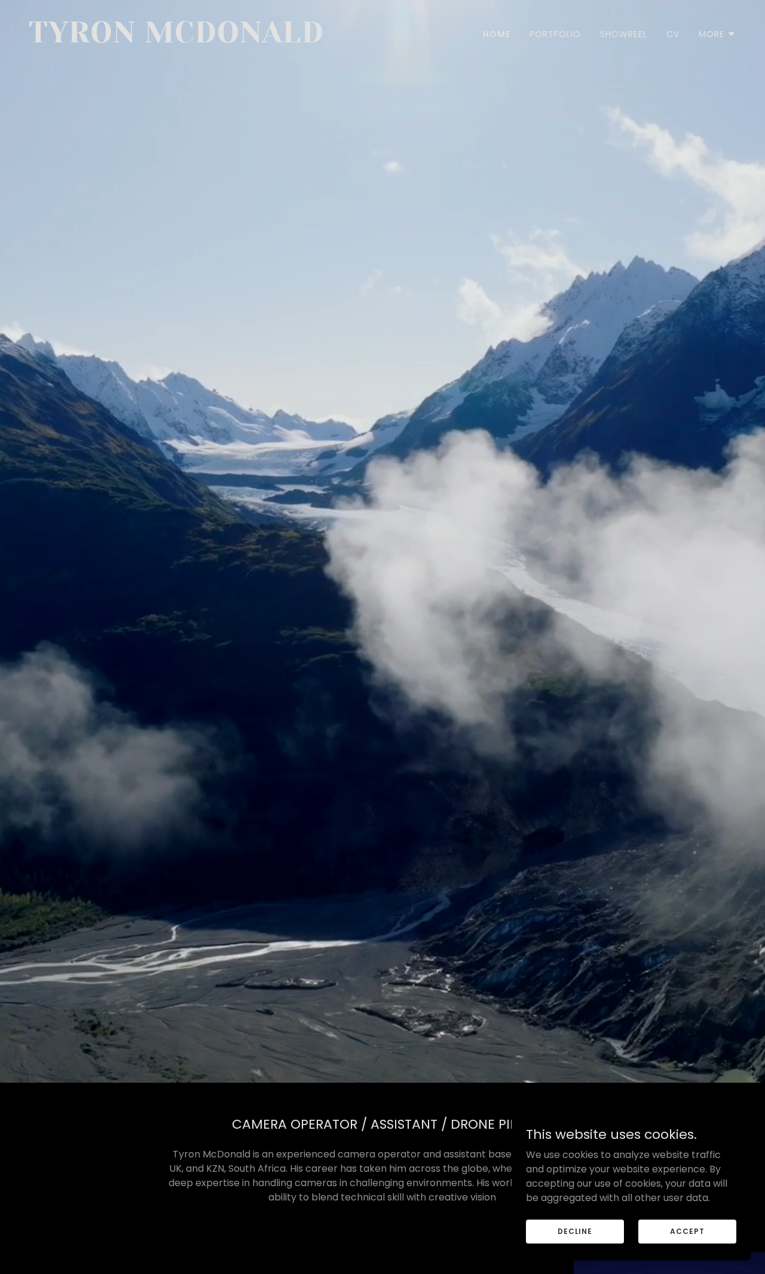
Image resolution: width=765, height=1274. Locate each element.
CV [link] (673, 34)
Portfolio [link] (555, 34)
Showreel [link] (623, 34)
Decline (575, 1231)
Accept (687, 1231)
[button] (717, 34)
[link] (201, 39)
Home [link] (496, 34)
